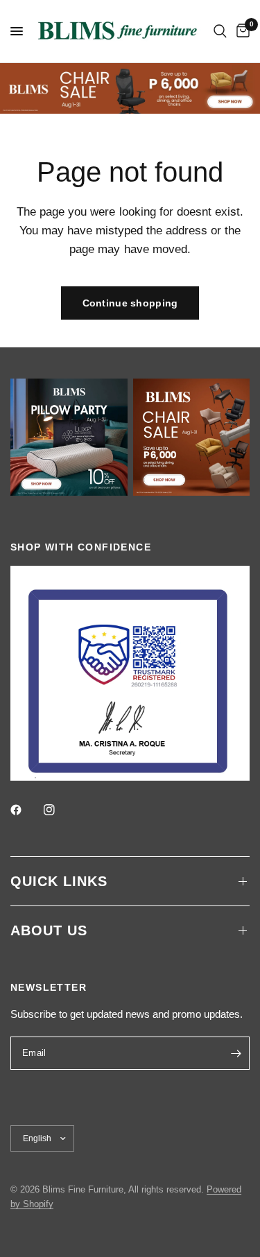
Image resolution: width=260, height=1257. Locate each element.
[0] (241, 31)
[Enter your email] (236, 1053)
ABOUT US (48, 930)
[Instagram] (59, 810)
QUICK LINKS (58, 881)
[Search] (220, 31)
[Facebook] (25, 810)
